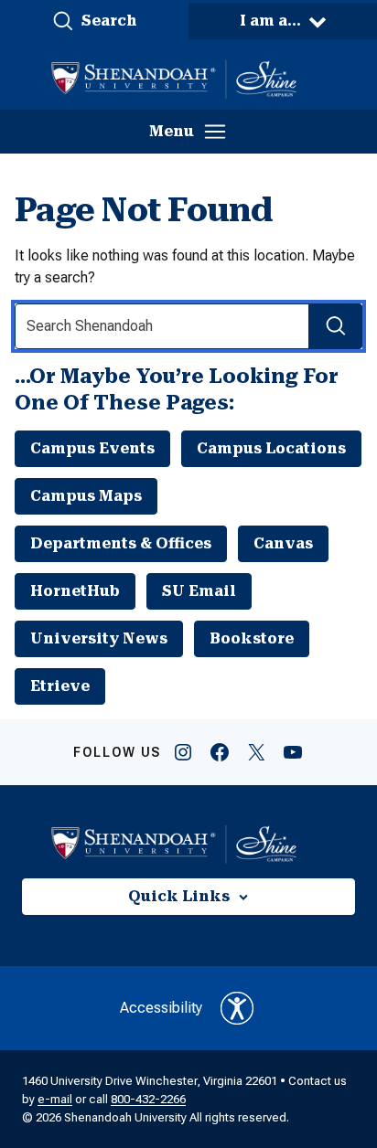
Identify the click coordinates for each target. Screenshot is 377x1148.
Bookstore (252, 638)
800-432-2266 (148, 1099)
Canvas (283, 543)
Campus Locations (271, 448)
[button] (94, 21)
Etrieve (60, 686)
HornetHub (75, 591)
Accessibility (161, 1007)
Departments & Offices (120, 543)
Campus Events (92, 448)
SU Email (199, 591)
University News (98, 638)
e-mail (55, 1099)
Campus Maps (86, 496)
